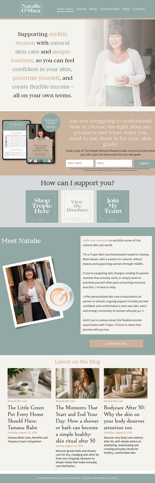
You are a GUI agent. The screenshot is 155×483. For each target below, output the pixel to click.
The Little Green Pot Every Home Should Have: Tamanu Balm (26, 417)
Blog (126, 9)
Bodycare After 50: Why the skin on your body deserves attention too (124, 417)
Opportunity (110, 9)
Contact (138, 9)
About (81, 9)
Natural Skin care (17, 401)
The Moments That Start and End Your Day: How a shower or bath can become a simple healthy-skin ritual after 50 (77, 424)
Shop (93, 9)
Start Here (65, 9)
